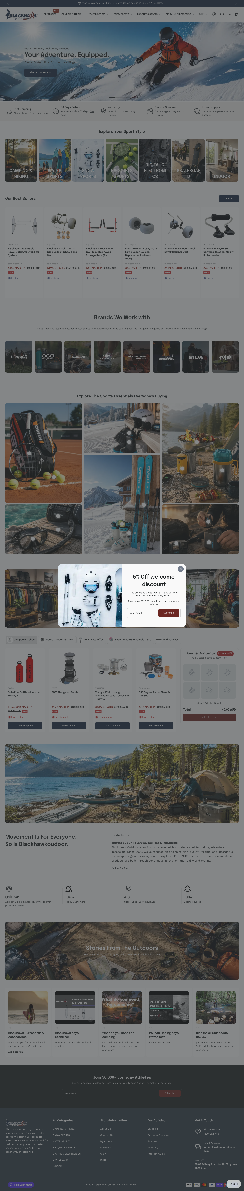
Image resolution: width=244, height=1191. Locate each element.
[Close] (181, 569)
